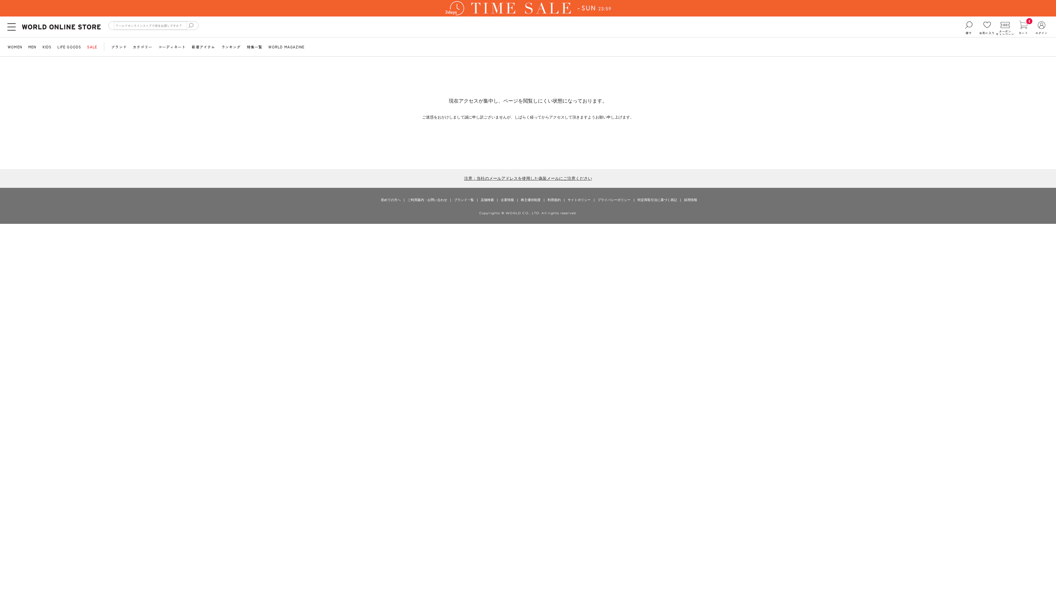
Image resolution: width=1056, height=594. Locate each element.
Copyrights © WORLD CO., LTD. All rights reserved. (528, 213)
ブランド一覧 (464, 200)
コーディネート (172, 47)
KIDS (47, 47)
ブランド (119, 47)
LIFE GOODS (69, 47)
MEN (32, 47)
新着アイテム (203, 47)
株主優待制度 (531, 200)
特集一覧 (255, 47)
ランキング (231, 47)
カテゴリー (142, 47)
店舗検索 (487, 200)
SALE (92, 47)
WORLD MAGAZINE (286, 47)
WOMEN (15, 47)
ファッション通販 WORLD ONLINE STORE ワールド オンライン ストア (61, 26)
